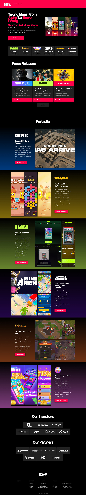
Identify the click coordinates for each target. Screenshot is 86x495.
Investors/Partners (43, 487)
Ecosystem (31, 481)
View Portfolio (16, 38)
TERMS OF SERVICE (66, 483)
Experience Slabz (21, 262)
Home (15, 4)
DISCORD (55, 485)
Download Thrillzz (61, 400)
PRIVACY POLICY (67, 485)
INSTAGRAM (55, 486)
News (31, 487)
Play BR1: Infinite (21, 162)
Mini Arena (43, 485)
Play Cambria (20, 354)
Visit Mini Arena (60, 310)
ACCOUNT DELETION (66, 487)
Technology (31, 486)
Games (31, 483)
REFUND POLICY (67, 486)
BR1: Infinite (43, 483)
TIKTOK (55, 487)
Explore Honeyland (61, 211)
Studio (20, 4)
